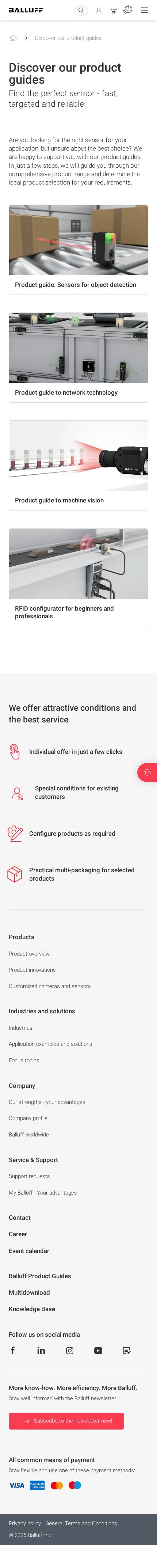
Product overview (29, 953)
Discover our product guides (68, 38)
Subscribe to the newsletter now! (73, 1420)
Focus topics (24, 1060)
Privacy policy (25, 1523)
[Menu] (144, 10)
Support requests (29, 1176)
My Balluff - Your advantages (43, 1192)
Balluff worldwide (29, 1134)
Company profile (28, 1118)
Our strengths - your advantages (47, 1102)
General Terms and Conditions (81, 1523)
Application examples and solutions (50, 1044)
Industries (20, 1028)
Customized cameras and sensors (50, 986)
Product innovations (32, 970)
